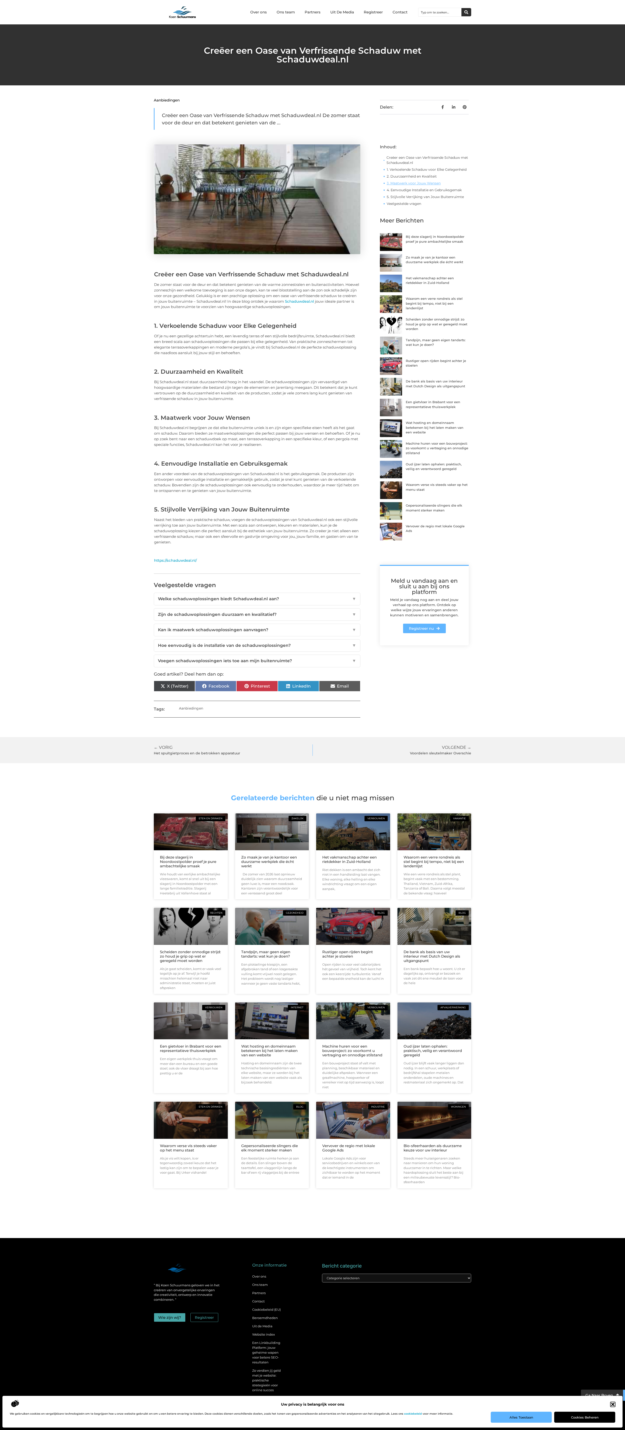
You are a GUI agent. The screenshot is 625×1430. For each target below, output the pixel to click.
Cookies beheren (585, 1417)
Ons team (286, 12)
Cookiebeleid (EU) (266, 1309)
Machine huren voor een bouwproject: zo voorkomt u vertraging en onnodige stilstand (437, 448)
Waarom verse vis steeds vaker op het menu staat (188, 1147)
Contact (400, 12)
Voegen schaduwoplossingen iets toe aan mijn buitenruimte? (257, 660)
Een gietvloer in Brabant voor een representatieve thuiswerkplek (190, 1048)
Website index (263, 1334)
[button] (612, 1404)
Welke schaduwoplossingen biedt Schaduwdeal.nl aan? (257, 598)
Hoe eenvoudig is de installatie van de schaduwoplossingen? (257, 645)
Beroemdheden (265, 1318)
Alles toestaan (521, 1417)
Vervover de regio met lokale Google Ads (348, 1147)
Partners (313, 12)
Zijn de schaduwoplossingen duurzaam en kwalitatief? (257, 614)
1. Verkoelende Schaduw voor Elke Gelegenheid (427, 169)
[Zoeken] (466, 12)
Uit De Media (342, 12)
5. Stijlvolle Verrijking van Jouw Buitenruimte (425, 197)
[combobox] (439, 12)
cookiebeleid (413, 1413)
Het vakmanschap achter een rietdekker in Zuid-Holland (349, 859)
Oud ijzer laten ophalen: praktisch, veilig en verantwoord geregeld (433, 1050)
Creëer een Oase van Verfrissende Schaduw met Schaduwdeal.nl (427, 160)
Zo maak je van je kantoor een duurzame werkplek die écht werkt (269, 861)
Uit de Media (262, 1326)
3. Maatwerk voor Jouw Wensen (414, 183)
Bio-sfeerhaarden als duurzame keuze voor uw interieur (433, 1147)
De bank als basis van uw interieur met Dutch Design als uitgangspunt (432, 956)
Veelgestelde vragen (404, 203)
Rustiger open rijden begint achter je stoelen (347, 954)
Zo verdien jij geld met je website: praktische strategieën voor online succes (266, 1380)
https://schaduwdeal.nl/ (175, 560)
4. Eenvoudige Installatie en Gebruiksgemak (424, 190)
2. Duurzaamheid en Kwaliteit (412, 176)
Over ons (258, 12)
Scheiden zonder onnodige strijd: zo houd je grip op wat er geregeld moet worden (436, 324)
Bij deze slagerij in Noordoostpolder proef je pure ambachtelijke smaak (188, 861)
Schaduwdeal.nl (299, 301)
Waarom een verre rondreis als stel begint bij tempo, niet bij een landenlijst (434, 303)
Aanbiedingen (167, 100)
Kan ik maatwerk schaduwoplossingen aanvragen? (257, 629)
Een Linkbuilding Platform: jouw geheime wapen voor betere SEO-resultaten (266, 1352)
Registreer (373, 12)
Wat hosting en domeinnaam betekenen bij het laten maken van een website (434, 427)
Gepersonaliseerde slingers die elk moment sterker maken (269, 1147)
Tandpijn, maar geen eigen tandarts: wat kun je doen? (265, 954)
